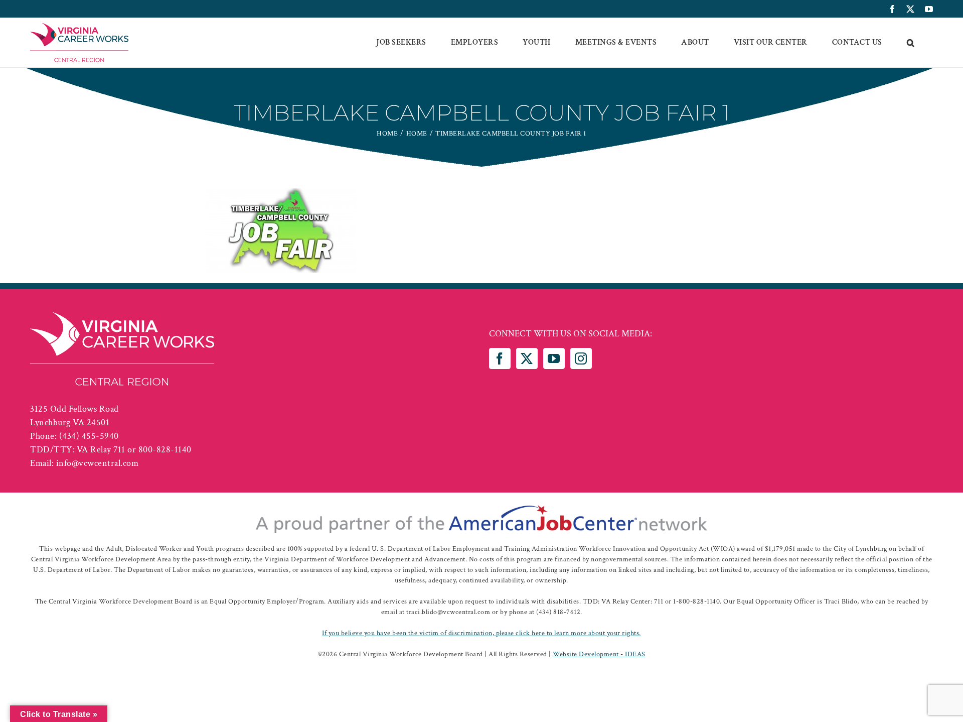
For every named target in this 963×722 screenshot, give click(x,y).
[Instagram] (581, 358)
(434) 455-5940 (89, 436)
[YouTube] (554, 358)
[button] (911, 43)
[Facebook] (500, 358)
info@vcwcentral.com (97, 463)
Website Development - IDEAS (599, 654)
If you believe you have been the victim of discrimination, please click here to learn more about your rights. (481, 633)
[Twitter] (527, 358)
